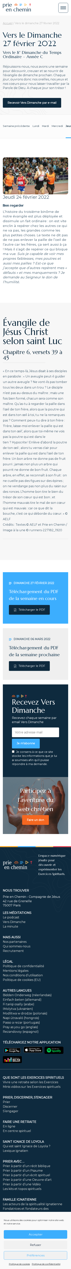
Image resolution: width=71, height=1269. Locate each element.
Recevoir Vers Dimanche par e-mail (32, 102)
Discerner (10, 1106)
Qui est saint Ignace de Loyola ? (26, 1146)
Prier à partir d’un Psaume (23, 1170)
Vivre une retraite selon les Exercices (30, 1082)
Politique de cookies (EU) (22, 980)
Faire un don (35, 820)
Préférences (35, 1255)
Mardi (45, 126)
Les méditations (17, 913)
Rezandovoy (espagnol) (21, 1031)
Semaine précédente (16, 126)
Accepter (35, 1234)
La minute (10, 926)
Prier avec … (13, 1161)
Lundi (36, 126)
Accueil (7, 23)
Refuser (35, 1245)
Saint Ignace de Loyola (23, 1141)
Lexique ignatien (15, 1151)
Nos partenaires (15, 942)
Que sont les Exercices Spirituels (33, 1077)
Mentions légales (15, 971)
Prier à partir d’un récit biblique (26, 1166)
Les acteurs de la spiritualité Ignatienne (32, 1204)
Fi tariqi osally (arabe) (18, 1004)
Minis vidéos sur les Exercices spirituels (31, 1087)
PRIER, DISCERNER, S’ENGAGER (27, 1097)
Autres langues (17, 990)
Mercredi (57, 126)
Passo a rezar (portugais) (21, 1022)
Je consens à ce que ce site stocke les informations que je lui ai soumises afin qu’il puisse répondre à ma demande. (34, 758)
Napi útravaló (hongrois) (21, 1018)
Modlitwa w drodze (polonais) (25, 1013)
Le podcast (11, 917)
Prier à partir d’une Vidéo (22, 1184)
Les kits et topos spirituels (22, 1189)
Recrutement (13, 951)
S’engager (10, 1111)
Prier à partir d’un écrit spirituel (26, 1175)
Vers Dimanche (14, 922)
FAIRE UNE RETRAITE (19, 1122)
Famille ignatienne (20, 1199)
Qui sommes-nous (16, 946)
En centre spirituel (17, 1131)
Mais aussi (12, 937)
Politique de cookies (19, 1264)
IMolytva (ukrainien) (18, 1009)
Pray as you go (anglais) (20, 1027)
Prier (6, 1102)
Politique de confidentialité (46, 1264)
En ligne (9, 1126)
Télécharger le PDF (32, 609)
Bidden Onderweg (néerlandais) (27, 995)
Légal (8, 961)
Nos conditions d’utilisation (23, 975)
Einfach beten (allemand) (22, 999)
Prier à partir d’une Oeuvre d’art (27, 1180)
